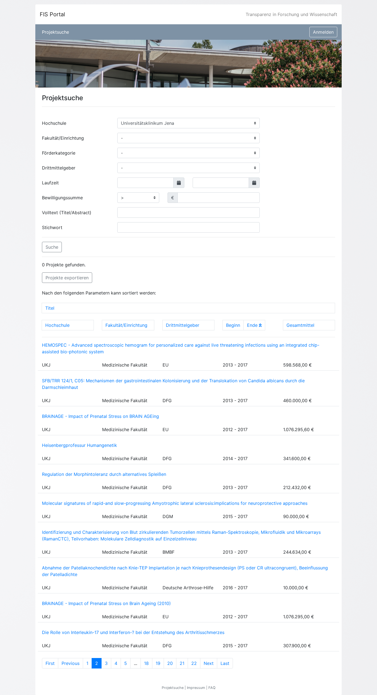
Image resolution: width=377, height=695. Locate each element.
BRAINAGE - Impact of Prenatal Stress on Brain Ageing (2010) (106, 603)
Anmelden (323, 32)
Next (209, 663)
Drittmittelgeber (58, 168)
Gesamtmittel (300, 325)
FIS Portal (52, 14)
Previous (70, 663)
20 (170, 663)
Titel (49, 308)
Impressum (196, 688)
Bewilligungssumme (62, 197)
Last (225, 663)
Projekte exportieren (67, 277)
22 (194, 663)
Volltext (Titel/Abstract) (66, 212)
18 (146, 663)
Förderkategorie (58, 153)
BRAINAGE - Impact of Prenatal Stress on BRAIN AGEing (100, 416)
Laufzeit (50, 182)
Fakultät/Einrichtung (63, 138)
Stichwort (52, 227)
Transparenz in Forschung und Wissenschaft (291, 14)
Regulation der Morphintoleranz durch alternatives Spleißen (104, 474)
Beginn (233, 325)
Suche (52, 247)
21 (182, 663)
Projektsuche (55, 32)
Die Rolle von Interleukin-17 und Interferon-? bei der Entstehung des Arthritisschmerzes (133, 632)
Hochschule (54, 123)
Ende (253, 325)
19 (158, 663)
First (50, 663)
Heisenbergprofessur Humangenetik (79, 445)
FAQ (212, 688)
